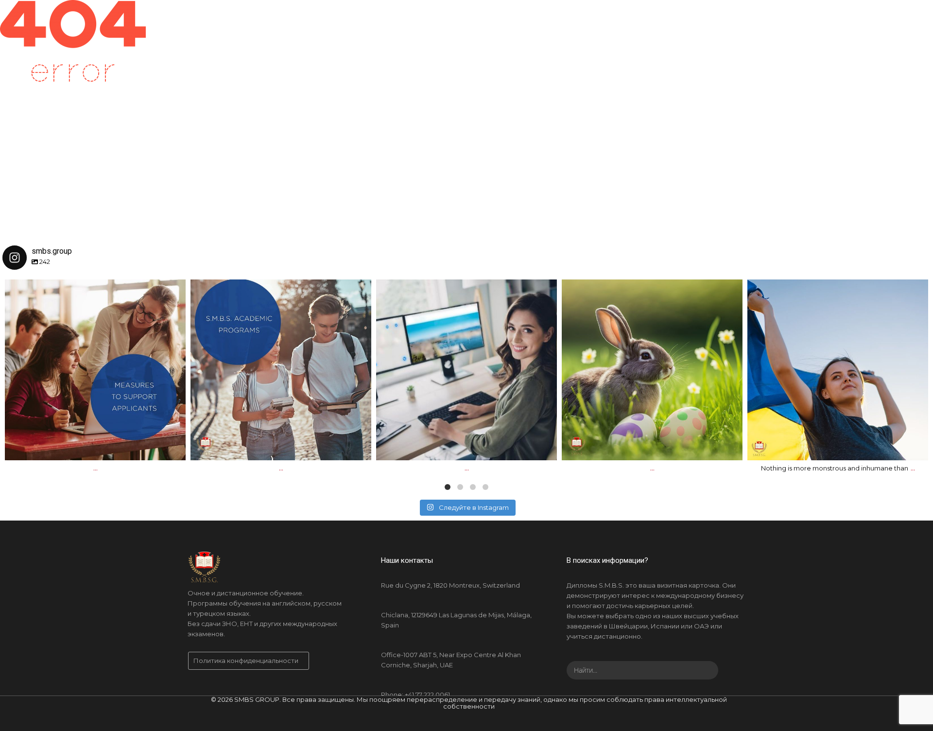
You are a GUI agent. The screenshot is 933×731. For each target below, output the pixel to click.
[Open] (95, 369)
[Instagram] (173, 448)
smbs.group (93, 290)
